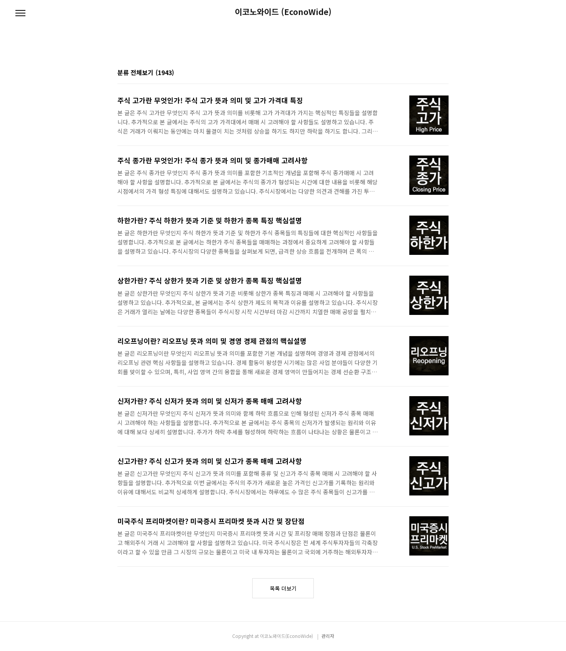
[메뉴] (20, 13)
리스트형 (444, 73)
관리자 (328, 636)
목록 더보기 (283, 588)
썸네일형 (433, 73)
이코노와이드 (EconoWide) (283, 12)
